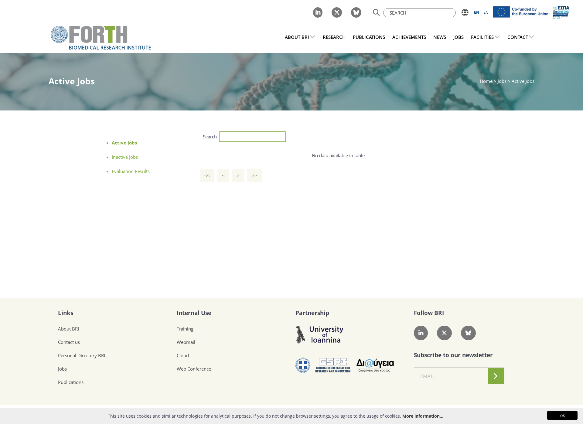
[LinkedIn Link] (317, 12)
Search (210, 137)
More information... (422, 416)
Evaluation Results (131, 171)
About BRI (68, 329)
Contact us (69, 342)
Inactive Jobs (125, 157)
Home (487, 81)
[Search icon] (376, 12)
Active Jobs (124, 143)
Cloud (183, 355)
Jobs (62, 369)
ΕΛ (485, 12)
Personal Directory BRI (81, 355)
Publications (71, 382)
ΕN (476, 12)
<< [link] (207, 175)
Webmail (186, 342)
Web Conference (194, 369)
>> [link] (254, 175)
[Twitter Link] (337, 12)
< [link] (223, 175)
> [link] (238, 175)
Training (185, 329)
